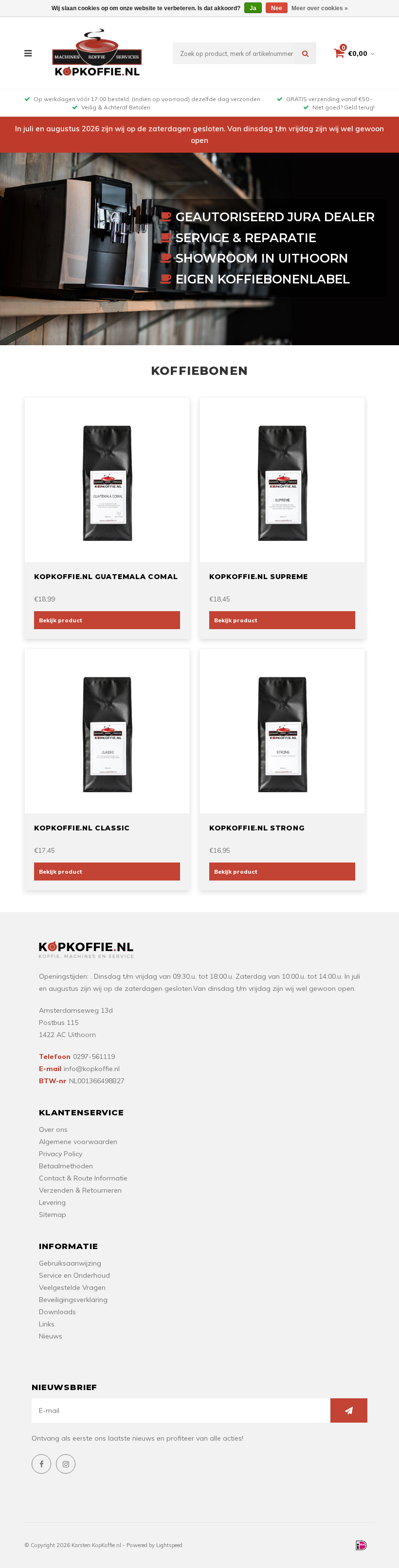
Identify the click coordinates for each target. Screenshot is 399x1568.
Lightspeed (169, 1545)
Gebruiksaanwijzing (70, 1263)
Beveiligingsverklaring (73, 1299)
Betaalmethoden (66, 1166)
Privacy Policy (60, 1153)
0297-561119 (94, 1056)
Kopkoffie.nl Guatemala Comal (106, 576)
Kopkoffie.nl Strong (256, 828)
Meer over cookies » (319, 8)
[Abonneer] (348, 1410)
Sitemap (52, 1214)
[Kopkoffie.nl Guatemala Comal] (107, 479)
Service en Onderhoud (74, 1275)
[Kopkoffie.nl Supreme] (282, 479)
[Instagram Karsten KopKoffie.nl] (65, 1464)
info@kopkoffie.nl (92, 1068)
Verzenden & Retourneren (80, 1190)
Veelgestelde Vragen (72, 1287)
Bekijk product (60, 620)
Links (46, 1324)
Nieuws (50, 1336)
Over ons (53, 1129)
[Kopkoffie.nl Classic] (107, 730)
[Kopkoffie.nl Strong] (282, 730)
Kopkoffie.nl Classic (82, 828)
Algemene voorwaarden (78, 1141)
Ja (253, 8)
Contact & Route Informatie (83, 1178)
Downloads (57, 1311)
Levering (52, 1202)
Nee (276, 8)
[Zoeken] (305, 53)
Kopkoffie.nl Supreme (258, 576)
